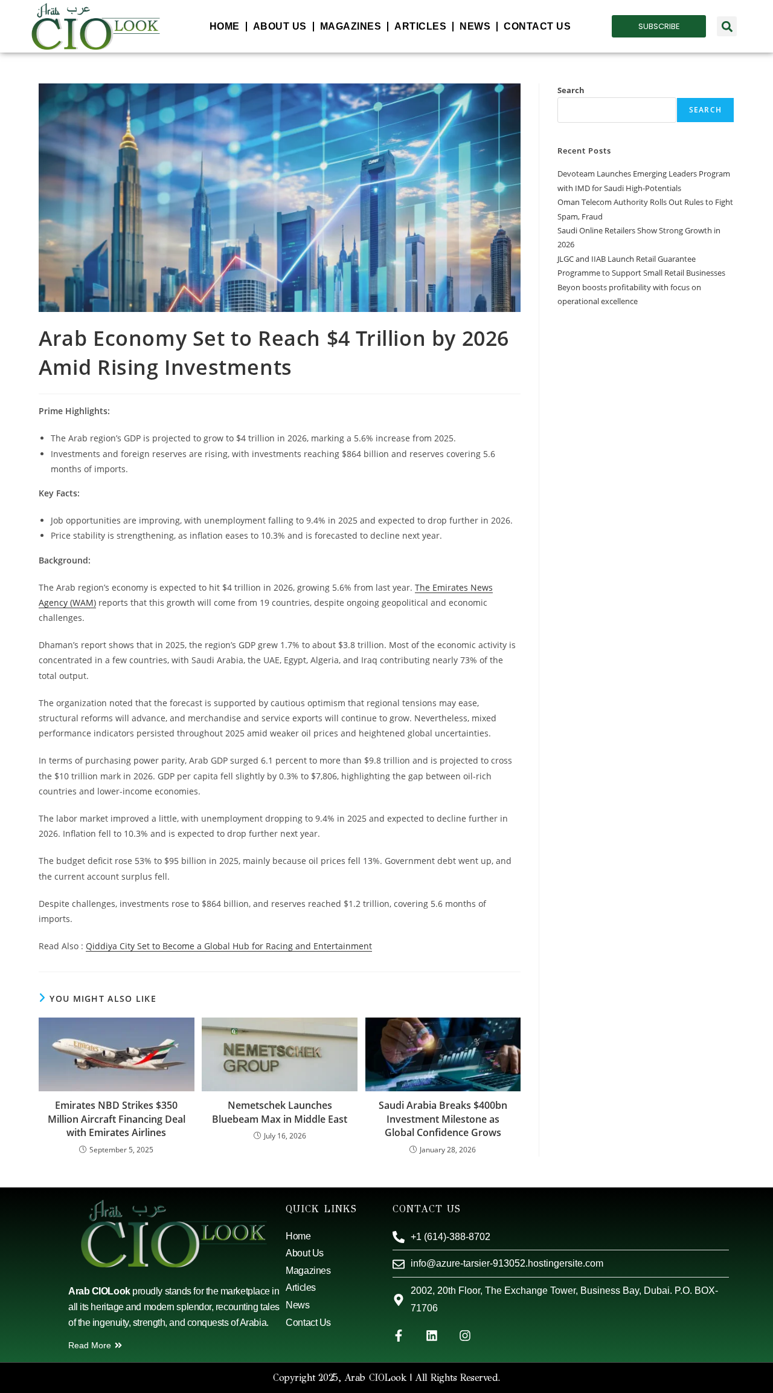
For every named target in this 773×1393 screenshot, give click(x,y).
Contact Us (537, 26)
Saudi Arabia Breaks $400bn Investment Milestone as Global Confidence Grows (443, 1119)
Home (225, 26)
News (475, 26)
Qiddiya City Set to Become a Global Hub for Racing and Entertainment (229, 946)
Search (571, 90)
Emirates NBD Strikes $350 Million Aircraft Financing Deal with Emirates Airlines (116, 1119)
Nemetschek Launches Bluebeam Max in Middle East (279, 1112)
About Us (280, 26)
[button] (727, 26)
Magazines (351, 26)
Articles (420, 26)
